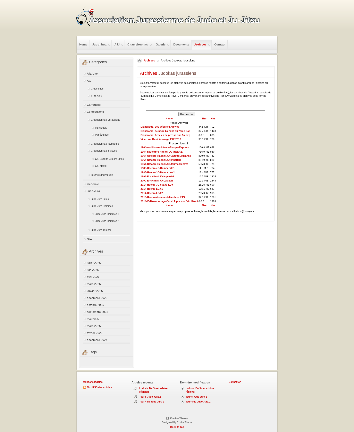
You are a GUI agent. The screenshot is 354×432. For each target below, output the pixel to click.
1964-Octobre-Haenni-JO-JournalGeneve (164, 164)
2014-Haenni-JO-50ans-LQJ (157, 184)
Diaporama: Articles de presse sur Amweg (165, 135)
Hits (213, 118)
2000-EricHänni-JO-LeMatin (157, 180)
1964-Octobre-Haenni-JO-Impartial (161, 160)
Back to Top (177, 427)
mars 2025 (94, 326)
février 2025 (94, 332)
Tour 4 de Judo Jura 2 (151, 401)
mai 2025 (93, 319)
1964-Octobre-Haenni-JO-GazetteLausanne (166, 155)
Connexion (235, 382)
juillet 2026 (94, 262)
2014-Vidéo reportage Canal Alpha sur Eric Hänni (169, 201)
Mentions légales (93, 382)
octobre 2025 (95, 304)
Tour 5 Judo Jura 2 (150, 396)
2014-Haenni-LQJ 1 (152, 188)
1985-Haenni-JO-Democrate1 (158, 168)
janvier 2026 (95, 291)
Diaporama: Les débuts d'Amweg (160, 126)
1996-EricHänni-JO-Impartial (157, 176)
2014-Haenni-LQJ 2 (152, 193)
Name (169, 118)
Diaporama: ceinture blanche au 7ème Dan (165, 131)
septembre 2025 (97, 311)
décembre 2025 (97, 297)
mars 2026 (94, 284)
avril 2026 (93, 276)
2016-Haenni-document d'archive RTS (163, 197)
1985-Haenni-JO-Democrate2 (158, 172)
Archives (149, 60)
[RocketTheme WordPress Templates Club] (177, 418)
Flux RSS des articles (99, 387)
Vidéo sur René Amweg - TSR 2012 (161, 139)
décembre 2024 (97, 339)
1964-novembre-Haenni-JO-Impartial (162, 151)
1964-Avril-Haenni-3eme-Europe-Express (165, 147)
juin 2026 (93, 269)
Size (204, 118)
